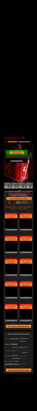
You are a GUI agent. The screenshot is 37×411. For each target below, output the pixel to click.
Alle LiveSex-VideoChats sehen (18, 326)
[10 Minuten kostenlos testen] (6, 141)
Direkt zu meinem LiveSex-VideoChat (16, 152)
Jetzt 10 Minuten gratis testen (19, 198)
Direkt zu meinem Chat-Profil (11, 216)
